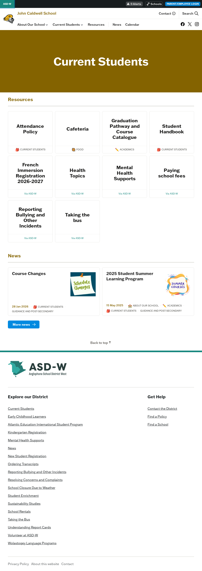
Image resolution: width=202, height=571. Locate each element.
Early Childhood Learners (27, 416)
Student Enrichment (23, 496)
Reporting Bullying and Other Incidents (30, 217)
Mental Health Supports (125, 172)
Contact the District (162, 409)
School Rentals (19, 511)
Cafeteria (77, 129)
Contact (165, 13)
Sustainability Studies (24, 504)
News (117, 25)
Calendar (132, 25)
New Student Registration (27, 456)
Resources (96, 25)
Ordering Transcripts (23, 464)
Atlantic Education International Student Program (45, 424)
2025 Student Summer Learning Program (129, 276)
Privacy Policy (18, 564)
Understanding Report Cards (29, 527)
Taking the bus (77, 217)
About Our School (31, 25)
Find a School (158, 424)
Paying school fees (171, 173)
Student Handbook (172, 129)
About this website (45, 564)
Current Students (66, 25)
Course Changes (29, 273)
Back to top (99, 343)
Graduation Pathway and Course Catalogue (125, 128)
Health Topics (77, 173)
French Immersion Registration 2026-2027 (30, 172)
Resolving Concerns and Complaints (35, 480)
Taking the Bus (19, 519)
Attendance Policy (30, 129)
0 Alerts (136, 4)
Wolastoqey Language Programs (32, 543)
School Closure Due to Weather (31, 488)
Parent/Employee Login (183, 3)
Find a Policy (157, 416)
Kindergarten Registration (27, 432)
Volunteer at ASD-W (23, 535)
